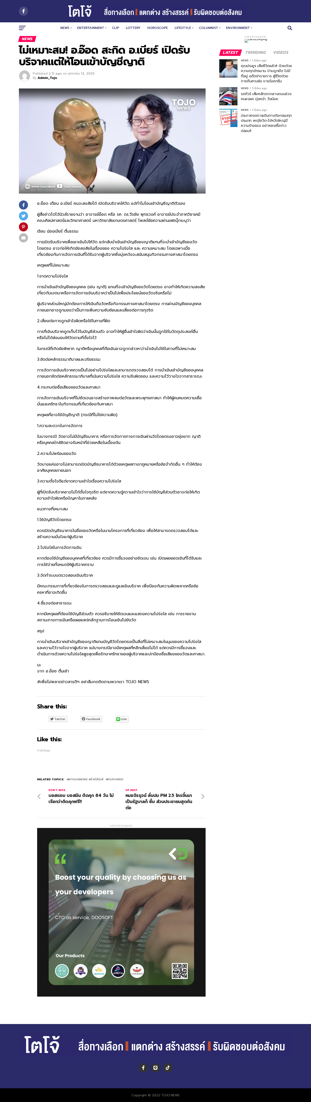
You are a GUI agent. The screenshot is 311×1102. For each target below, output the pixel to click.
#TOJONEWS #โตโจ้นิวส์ (85, 779)
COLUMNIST (208, 28)
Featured (115, 779)
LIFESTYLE (183, 28)
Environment (238, 28)
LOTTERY (133, 28)
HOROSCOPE (157, 28)
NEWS (64, 28)
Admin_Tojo (47, 77)
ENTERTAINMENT (90, 28)
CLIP (115, 28)
